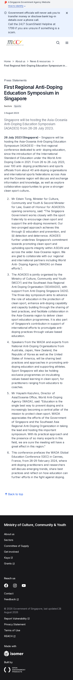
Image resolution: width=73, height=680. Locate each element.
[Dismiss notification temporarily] (67, 13)
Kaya (8, 558)
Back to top (15, 494)
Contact (8, 593)
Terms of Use (12, 630)
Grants (9, 564)
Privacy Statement (14, 624)
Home (7, 61)
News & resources (40, 61)
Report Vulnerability (15, 619)
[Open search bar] (58, 43)
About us (20, 61)
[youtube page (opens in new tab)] (24, 585)
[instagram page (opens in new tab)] (15, 585)
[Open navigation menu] (67, 43)
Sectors (8, 540)
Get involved (11, 551)
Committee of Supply (16, 546)
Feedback (11, 599)
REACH (10, 636)
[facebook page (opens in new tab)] (6, 585)
